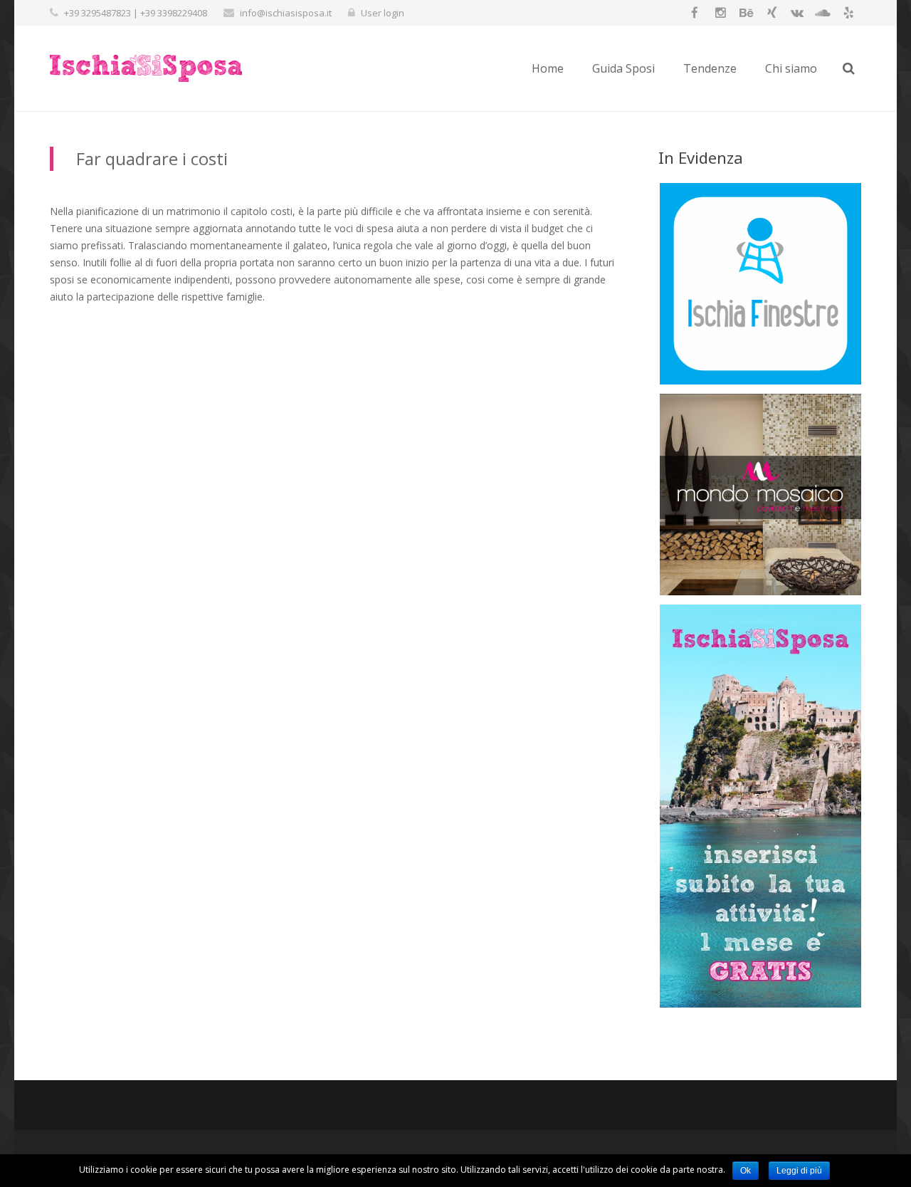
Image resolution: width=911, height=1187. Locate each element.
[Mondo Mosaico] (760, 591)
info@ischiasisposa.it (286, 12)
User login (382, 12)
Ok (745, 1171)
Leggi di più (799, 1171)
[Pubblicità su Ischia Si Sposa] (760, 1003)
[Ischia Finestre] (760, 380)
